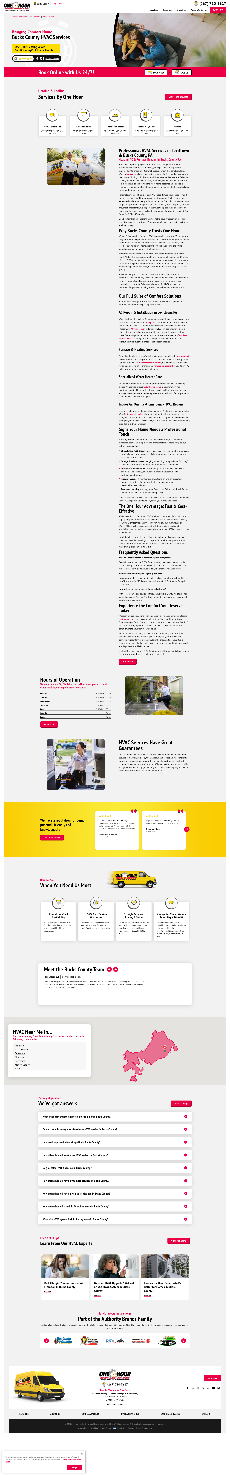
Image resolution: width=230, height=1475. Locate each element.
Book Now (218, 9)
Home (14, 16)
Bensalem (20, 1053)
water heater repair (152, 386)
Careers (206, 1414)
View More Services (178, 97)
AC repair (150, 322)
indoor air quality (135, 414)
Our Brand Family (170, 1414)
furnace (129, 174)
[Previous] (109, 969)
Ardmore (19, 1045)
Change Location (57, 4)
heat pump (124, 619)
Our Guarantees (90, 1414)
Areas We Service (199, 10)
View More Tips (178, 1241)
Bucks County (48, 16)
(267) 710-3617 (212, 3)
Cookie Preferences (69, 1459)
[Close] (82, 1453)
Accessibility (83, 1428)
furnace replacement (163, 365)
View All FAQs (181, 1103)
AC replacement (138, 328)
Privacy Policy (105, 1428)
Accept (74, 1468)
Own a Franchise (130, 1414)
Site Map (94, 1428)
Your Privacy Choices (125, 1428)
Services (154, 10)
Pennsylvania (34, 16)
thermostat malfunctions (150, 362)
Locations (23, 16)
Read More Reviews (52, 838)
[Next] (187, 829)
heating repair (183, 356)
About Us (181, 10)
